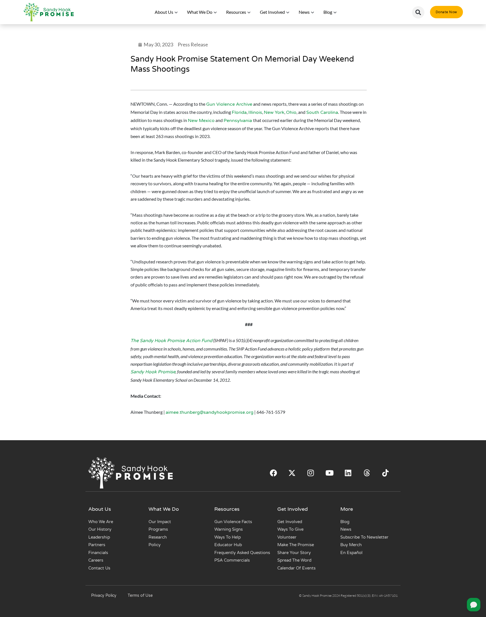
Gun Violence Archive (229, 104)
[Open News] (312, 12)
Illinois (255, 112)
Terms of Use (140, 595)
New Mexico (201, 120)
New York (274, 112)
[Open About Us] (176, 12)
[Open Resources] (249, 12)
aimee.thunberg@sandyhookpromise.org (209, 412)
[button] (418, 12)
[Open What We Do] (215, 12)
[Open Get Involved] (288, 12)
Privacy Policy (103, 595)
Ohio (291, 112)
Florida (239, 112)
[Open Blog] (335, 12)
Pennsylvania (238, 120)
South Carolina (322, 112)
